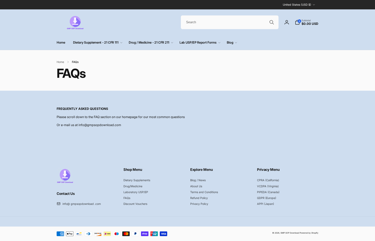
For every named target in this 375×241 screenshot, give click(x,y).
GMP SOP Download (289, 233)
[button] (306, 22)
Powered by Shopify (309, 233)
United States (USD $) (297, 4)
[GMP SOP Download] (65, 183)
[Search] (272, 22)
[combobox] (230, 22)
